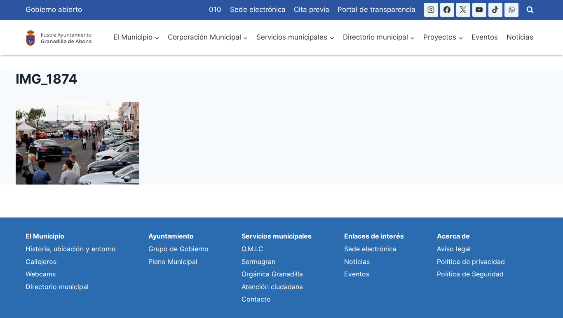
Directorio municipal (57, 287)
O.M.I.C (252, 249)
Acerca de (453, 236)
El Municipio (45, 236)
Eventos (485, 37)
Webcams (41, 274)
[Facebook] (447, 10)
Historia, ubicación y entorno (71, 249)
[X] (463, 10)
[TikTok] (495, 10)
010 (215, 9)
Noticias (520, 37)
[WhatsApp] (511, 10)
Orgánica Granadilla (272, 274)
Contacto (256, 299)
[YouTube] (479, 10)
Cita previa (311, 9)
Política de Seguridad (470, 274)
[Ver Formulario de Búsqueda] (530, 9)
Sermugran (258, 261)
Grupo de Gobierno (178, 249)
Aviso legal (454, 249)
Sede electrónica (258, 9)
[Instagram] (431, 10)
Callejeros (41, 261)
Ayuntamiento (171, 236)
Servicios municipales (277, 236)
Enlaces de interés (374, 236)
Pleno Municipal (172, 261)
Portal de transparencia (376, 9)
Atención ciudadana (272, 287)
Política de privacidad (471, 261)
